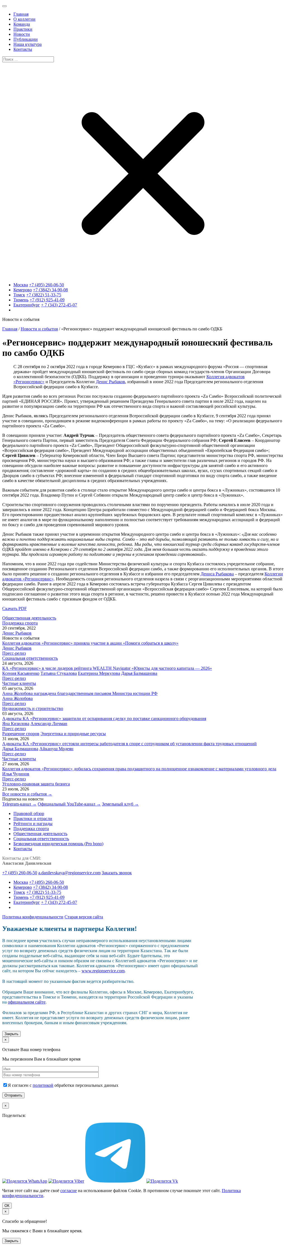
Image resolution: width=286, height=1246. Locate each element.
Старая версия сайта (84, 916)
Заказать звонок (117, 872)
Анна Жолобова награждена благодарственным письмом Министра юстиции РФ (80, 693)
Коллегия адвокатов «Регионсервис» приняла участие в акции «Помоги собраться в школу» (90, 643)
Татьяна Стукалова (58, 673)
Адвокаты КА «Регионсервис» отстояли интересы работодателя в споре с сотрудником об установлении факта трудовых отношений (129, 743)
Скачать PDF (14, 608)
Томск (19, 294)
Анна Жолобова (17, 698)
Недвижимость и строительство (32, 708)
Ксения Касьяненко (20, 673)
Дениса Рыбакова (217, 573)
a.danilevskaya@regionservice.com (69, 872)
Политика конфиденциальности (32, 916)
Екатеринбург (26, 304)
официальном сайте (27, 1002)
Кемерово (22, 289)
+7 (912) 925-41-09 (47, 299)
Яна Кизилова (15, 723)
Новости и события (39, 329)
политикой (43, 1085)
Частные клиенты (19, 683)
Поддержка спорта (20, 623)
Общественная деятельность (29, 618)
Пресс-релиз (14, 653)
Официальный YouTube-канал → (69, 804)
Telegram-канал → (19, 804)
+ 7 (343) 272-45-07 (59, 304)
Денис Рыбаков (110, 381)
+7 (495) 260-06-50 (46, 284)
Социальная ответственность (30, 658)
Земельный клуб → (120, 804)
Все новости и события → (27, 794)
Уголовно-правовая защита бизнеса (36, 784)
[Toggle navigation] (4, 6)
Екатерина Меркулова (99, 673)
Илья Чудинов (15, 773)
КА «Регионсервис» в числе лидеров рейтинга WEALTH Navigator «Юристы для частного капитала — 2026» (107, 668)
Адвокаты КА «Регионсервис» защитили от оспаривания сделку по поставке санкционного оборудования (104, 718)
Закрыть (11, 1034)
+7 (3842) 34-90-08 (50, 289)
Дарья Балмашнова (139, 673)
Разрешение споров (20, 733)
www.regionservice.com (103, 970)
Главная (9, 329)
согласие (68, 1190)
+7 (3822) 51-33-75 (43, 294)
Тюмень (20, 299)
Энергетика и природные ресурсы (73, 733)
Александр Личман (48, 723)
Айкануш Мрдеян (56, 748)
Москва (20, 284)
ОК (6, 1206)
